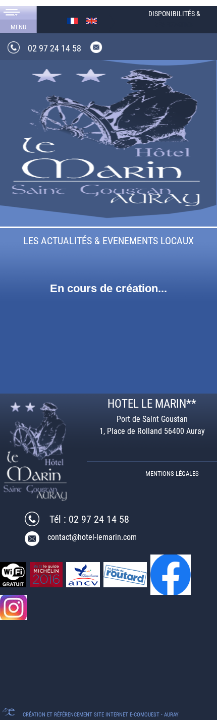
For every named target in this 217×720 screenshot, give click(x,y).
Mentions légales (172, 473)
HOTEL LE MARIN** (151, 404)
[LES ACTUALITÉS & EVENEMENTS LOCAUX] (108, 135)
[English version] (91, 20)
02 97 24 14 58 (54, 48)
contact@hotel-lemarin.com (92, 537)
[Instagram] (14, 607)
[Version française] (72, 20)
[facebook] (171, 574)
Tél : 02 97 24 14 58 (89, 519)
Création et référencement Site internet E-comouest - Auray (101, 714)
